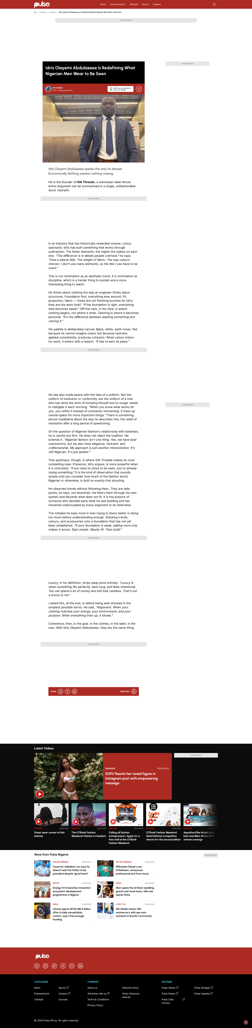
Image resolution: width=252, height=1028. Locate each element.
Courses (63, 999)
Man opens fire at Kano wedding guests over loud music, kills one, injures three (135, 891)
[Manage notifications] (246, 1022)
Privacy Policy (95, 1005)
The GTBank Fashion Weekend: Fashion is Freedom (88, 834)
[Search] (214, 4)
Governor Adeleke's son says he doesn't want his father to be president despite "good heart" (71, 870)
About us (92, 987)
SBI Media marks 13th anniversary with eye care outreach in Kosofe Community (134, 912)
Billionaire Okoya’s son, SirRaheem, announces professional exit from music (132, 870)
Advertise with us (97, 993)
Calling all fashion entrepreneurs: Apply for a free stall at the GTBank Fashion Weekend (124, 838)
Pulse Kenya (168, 993)
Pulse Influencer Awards (131, 995)
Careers (157, 4)
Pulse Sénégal (202, 987)
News (103, 4)
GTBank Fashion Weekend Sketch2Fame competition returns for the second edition (163, 836)
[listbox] (126, 825)
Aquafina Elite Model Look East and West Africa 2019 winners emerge (198, 836)
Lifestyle (133, 4)
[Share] (139, 89)
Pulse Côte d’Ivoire (168, 1001)
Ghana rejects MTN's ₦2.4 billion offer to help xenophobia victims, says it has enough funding (72, 914)
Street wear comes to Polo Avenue (49, 834)
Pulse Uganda (202, 993)
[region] (126, 825)
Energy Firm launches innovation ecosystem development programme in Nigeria (72, 891)
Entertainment (117, 4)
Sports (145, 4)
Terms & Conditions (98, 999)
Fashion (52, 12)
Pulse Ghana (168, 987)
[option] (51, 825)
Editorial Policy (130, 987)
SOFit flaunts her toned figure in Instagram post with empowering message (131, 778)
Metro (56, 883)
